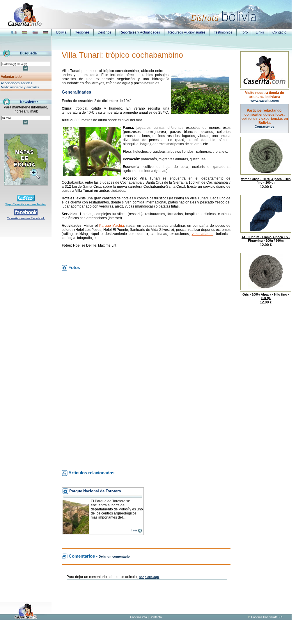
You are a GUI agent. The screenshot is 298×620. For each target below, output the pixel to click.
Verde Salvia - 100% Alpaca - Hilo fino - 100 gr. (266, 180)
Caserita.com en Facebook (26, 218)
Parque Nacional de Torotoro (95, 491)
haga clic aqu (149, 577)
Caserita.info (138, 617)
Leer (134, 530)
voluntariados (202, 234)
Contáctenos (264, 126)
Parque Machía (111, 226)
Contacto (156, 617)
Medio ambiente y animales (20, 87)
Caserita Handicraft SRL (267, 617)
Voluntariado (11, 77)
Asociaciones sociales (16, 83)
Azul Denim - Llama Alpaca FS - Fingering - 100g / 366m (266, 238)
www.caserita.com (265, 100)
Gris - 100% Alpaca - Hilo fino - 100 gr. (265, 296)
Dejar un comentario (114, 556)
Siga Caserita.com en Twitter (25, 204)
